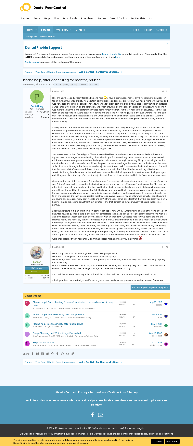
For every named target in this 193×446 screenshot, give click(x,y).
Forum (102, 18)
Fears (36, 18)
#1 (167, 91)
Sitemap (132, 392)
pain (73, 84)
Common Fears (56, 400)
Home (30, 29)
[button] (36, 29)
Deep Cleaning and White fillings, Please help (57, 333)
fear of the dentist (112, 53)
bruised (58, 84)
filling (66, 84)
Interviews (87, 18)
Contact (80, 29)
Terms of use (98, 392)
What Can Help (78, 400)
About (59, 392)
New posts (31, 36)
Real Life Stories (35, 400)
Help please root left (44, 342)
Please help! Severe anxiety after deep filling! (58, 324)
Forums (45, 29)
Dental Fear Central (70, 428)
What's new (62, 29)
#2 (166, 247)
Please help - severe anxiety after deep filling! (58, 314)
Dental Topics (118, 18)
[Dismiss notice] (167, 44)
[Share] (163, 91)
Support (58, 326)
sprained (94, 84)
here (117, 56)
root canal (82, 84)
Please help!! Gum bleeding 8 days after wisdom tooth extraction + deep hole (73, 304)
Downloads (70, 18)
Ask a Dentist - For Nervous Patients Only (77, 308)
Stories (25, 18)
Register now (32, 62)
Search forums (47, 36)
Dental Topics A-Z (150, 400)
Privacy (82, 392)
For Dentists (138, 18)
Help (47, 18)
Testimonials (116, 392)
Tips (56, 18)
